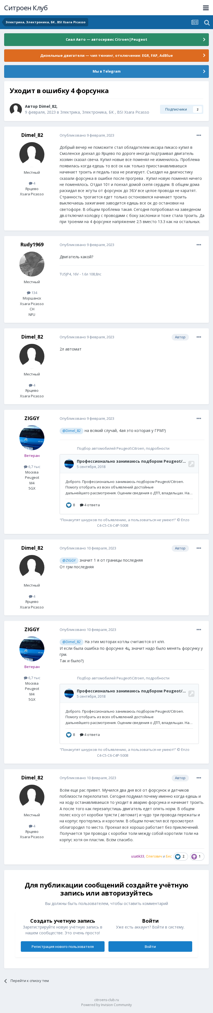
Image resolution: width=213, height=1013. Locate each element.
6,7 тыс (33, 466)
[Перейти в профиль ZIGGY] (31, 437)
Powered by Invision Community (106, 1004)
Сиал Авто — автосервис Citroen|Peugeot (106, 39)
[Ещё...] (198, 135)
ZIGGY (31, 418)
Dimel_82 (47, 106)
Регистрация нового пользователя (63, 946)
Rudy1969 (32, 244)
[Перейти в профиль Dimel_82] (16, 109)
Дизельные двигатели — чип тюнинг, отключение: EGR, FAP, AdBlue (106, 55)
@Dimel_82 (71, 430)
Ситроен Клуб (25, 7)
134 (34, 292)
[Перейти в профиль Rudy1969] (31, 264)
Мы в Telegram (107, 71)
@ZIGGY (69, 560)
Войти (150, 946)
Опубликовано (87, 135)
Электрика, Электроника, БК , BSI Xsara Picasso (104, 112)
